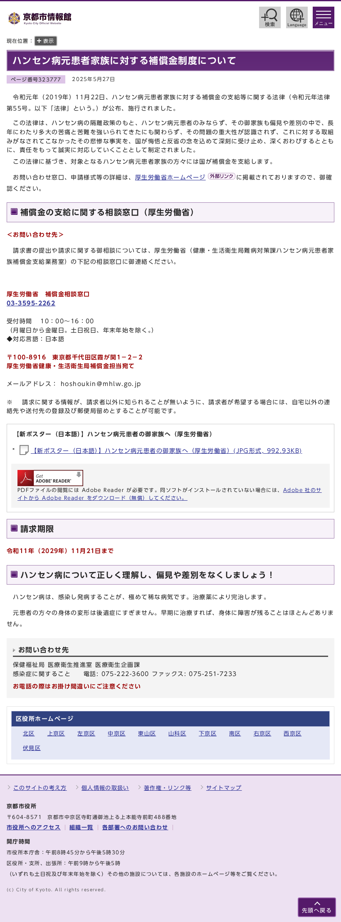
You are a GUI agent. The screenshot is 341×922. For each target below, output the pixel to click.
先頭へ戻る (317, 910)
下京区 (208, 733)
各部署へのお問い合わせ (135, 827)
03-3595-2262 (31, 303)
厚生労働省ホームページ (170, 177)
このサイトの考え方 (40, 788)
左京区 (86, 733)
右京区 (263, 733)
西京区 (292, 733)
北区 (29, 733)
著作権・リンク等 (167, 788)
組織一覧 (81, 827)
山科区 (177, 733)
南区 (235, 733)
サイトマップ (224, 788)
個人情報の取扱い (105, 788)
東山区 (147, 733)
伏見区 (32, 748)
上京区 (56, 733)
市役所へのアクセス (34, 827)
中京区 (117, 733)
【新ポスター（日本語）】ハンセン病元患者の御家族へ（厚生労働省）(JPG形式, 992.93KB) (166, 450)
